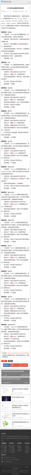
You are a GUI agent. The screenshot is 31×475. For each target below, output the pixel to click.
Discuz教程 (4, 449)
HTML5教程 (11, 447)
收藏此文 (7, 365)
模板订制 (27, 447)
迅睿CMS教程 (4, 445)
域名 (10, 361)
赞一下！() (16, 365)
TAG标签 (27, 449)
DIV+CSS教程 (12, 450)
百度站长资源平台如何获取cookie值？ (20, 415)
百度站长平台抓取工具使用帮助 (20, 390)
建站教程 (4, 443)
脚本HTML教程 (11, 445)
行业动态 (19, 449)
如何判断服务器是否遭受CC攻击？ (20, 423)
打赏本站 (24, 365)
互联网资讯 (19, 450)
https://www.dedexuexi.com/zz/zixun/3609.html (18, 353)
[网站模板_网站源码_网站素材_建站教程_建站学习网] (6, 2)
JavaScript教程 (12, 449)
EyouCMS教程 (4, 450)
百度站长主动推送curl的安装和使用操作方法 (20, 406)
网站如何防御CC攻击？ (18, 397)
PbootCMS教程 (4, 447)
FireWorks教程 (12, 452)
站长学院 (19, 443)
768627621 (8, 461)
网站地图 (27, 452)
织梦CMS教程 (4, 452)
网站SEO (19, 445)
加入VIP (27, 445)
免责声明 (27, 450)
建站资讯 (19, 447)
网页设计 (11, 443)
